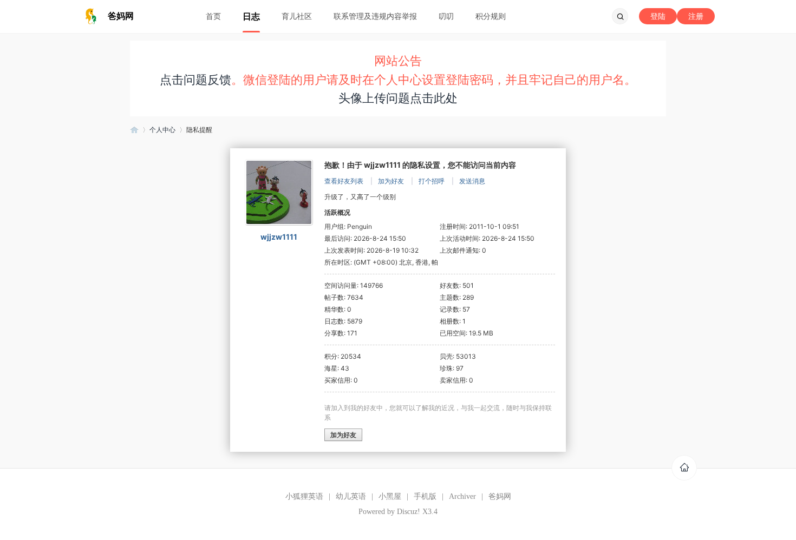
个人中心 (162, 130)
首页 (213, 16)
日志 (251, 16)
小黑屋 (390, 496)
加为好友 (391, 181)
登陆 (657, 16)
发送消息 (472, 181)
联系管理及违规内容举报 (375, 16)
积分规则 (490, 16)
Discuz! (408, 512)
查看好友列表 (343, 181)
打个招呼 (432, 181)
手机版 (425, 496)
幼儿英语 (351, 496)
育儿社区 (297, 16)
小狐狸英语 (304, 496)
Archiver (462, 496)
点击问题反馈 (195, 80)
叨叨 (446, 16)
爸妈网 (134, 129)
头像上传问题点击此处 (398, 98)
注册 (695, 16)
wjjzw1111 (278, 236)
